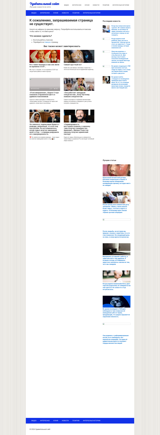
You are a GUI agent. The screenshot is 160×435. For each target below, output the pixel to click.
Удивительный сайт (44, 4)
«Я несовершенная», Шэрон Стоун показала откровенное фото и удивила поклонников (44, 95)
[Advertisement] (116, 124)
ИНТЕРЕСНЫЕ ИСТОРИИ (120, 5)
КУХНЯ (87, 5)
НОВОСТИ (96, 5)
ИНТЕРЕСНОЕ (76, 5)
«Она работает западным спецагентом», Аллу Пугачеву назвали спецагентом (77, 95)
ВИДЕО (66, 5)
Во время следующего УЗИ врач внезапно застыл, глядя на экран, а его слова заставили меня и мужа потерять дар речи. (120, 69)
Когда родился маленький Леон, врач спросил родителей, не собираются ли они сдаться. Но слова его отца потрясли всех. (116, 286)
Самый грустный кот (73, 65)
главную (47, 42)
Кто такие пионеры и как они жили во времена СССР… (44, 66)
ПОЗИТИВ (106, 5)
